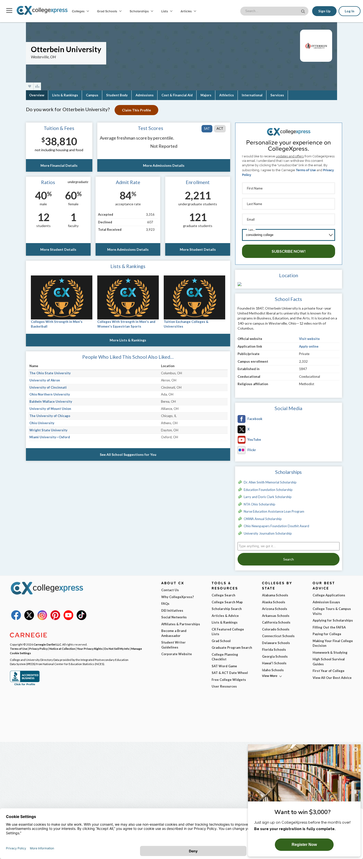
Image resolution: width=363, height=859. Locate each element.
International (252, 95)
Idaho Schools (273, 670)
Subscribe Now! (289, 251)
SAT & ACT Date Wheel (230, 673)
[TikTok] (81, 619)
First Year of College (328, 671)
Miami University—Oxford (49, 437)
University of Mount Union (50, 409)
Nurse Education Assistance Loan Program (274, 511)
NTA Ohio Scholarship (259, 504)
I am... (251, 229)
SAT (207, 128)
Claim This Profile (136, 110)
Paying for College (327, 634)
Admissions (145, 95)
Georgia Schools (275, 656)
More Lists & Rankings (128, 340)
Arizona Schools (274, 609)
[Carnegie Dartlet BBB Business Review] (25, 685)
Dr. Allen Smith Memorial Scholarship (270, 482)
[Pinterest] (55, 619)
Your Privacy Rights (89, 648)
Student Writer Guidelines (173, 644)
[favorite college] (29, 86)
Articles (186, 11)
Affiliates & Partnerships (180, 624)
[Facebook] (16, 619)
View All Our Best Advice (332, 678)
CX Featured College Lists (228, 631)
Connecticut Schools (278, 636)
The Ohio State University (50, 373)
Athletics (226, 95)
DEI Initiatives (172, 610)
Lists (165, 11)
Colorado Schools (275, 629)
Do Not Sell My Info (116, 648)
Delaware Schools (276, 643)
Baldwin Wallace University (50, 401)
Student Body (117, 95)
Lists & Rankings (65, 95)
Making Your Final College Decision (333, 643)
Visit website (309, 339)
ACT (220, 128)
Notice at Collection (62, 648)
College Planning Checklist (225, 656)
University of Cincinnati (48, 387)
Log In (349, 11)
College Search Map (227, 602)
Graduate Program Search (232, 647)
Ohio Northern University (49, 394)
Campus (92, 95)
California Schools (276, 622)
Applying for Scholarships (333, 620)
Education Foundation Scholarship (268, 490)
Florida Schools (274, 649)
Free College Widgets (229, 680)
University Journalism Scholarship (268, 533)
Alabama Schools (275, 595)
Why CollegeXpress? (177, 597)
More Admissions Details (163, 165)
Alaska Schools (273, 602)
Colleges (78, 11)
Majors (206, 95)
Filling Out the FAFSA (329, 627)
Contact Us (170, 590)
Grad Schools (107, 11)
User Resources (224, 686)
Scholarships (139, 11)
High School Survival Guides (329, 661)
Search (288, 559)
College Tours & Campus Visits (332, 611)
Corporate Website (176, 654)
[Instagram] (42, 619)
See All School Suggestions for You (128, 454)
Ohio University (41, 423)
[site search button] (303, 11)
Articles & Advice (225, 616)
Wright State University (48, 430)
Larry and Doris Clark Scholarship (268, 497)
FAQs (165, 604)
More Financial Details (59, 165)
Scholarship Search (227, 609)
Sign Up (324, 11)
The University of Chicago (49, 416)
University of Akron (44, 380)
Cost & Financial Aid (177, 95)
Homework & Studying (330, 652)
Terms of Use (306, 170)
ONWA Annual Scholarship (263, 519)
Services (277, 95)
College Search (223, 595)
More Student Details (58, 249)
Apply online (309, 346)
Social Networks (174, 617)
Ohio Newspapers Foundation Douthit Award (276, 526)
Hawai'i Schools (274, 663)
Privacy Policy (38, 648)
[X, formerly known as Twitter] (29, 619)
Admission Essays (326, 602)
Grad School (221, 641)
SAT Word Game (224, 666)
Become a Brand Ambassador (173, 633)
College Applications (329, 595)
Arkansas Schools (275, 616)
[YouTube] (68, 619)
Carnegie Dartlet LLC (47, 644)
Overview (36, 95)
